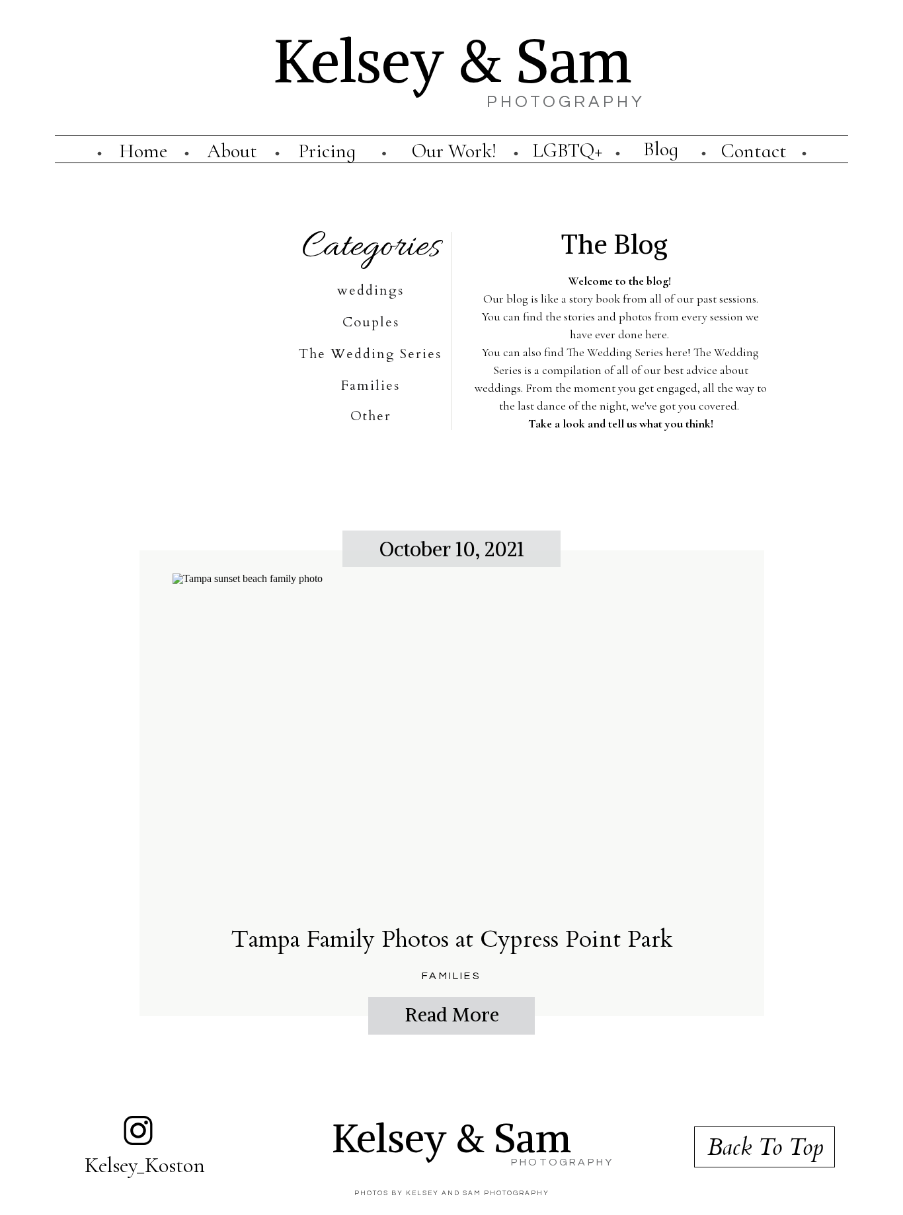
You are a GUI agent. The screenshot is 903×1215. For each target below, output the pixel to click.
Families (451, 976)
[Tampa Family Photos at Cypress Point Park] (451, 740)
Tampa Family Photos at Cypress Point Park (452, 939)
